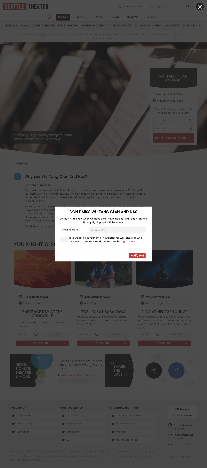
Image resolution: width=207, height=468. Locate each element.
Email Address (69, 229)
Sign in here (128, 241)
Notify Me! (137, 255)
